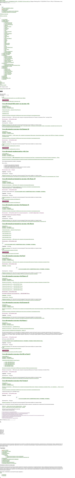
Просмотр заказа (3, 84)
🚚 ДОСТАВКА (5, 9)
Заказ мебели (4, 452)
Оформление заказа (5, 460)
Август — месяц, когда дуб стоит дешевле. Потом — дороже (13, 407)
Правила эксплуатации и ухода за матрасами (15, 456)
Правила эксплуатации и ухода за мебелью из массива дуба (18, 457)
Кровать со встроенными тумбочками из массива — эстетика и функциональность (15, 413)
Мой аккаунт (4, 458)
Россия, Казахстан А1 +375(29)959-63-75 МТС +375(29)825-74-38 (12, 1)
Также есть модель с (6, 330)
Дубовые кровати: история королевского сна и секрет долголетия (12, 414)
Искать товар (2, 2)
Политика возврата (5, 461)
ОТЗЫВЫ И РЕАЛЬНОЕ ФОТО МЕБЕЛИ (10, 11)
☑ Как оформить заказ (6, 451)
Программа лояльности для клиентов (9, 12)
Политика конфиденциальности (8, 462)
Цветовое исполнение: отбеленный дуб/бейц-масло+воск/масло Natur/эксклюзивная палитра (19, 367)
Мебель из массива (3, 15)
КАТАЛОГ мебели (5, 453)
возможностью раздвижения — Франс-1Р (17, 330)
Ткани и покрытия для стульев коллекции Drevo (9, 411)
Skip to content (2, 0)
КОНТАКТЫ (4, 10)
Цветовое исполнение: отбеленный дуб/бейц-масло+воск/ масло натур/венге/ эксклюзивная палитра (21, 115)
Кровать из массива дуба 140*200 (7, 417)
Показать (1, 94)
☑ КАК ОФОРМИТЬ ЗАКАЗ (7, 8)
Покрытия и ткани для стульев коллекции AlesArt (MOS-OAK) (11, 416)
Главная (1, 88)
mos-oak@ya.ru (27, 1)
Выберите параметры (6, 124)
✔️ (2, 7)
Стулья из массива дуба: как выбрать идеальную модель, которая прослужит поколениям (16, 412)
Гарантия (6, 455)
